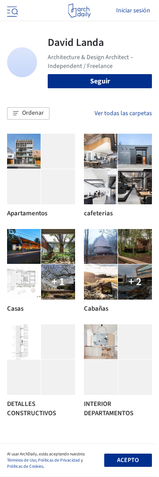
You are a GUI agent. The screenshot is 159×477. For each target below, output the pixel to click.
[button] (28, 113)
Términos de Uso (21, 460)
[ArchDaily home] (79, 11)
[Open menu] (11, 10)
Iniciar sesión (133, 11)
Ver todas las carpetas (123, 113)
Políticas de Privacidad (59, 460)
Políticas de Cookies (25, 466)
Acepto (128, 460)
